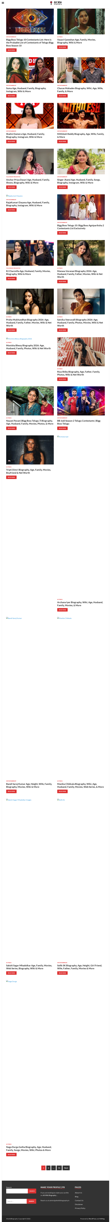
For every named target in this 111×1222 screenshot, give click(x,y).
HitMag (101, 1219)
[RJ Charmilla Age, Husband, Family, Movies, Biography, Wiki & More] (30, 253)
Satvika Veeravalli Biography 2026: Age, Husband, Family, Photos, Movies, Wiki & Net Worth (80, 322)
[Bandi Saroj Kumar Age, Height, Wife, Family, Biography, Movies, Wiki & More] (30, 698)
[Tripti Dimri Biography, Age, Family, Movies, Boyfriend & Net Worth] (30, 449)
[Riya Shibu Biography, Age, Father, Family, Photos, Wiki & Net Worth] (81, 351)
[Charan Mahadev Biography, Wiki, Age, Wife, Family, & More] (81, 70)
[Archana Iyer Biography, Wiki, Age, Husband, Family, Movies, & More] (81, 516)
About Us (78, 1193)
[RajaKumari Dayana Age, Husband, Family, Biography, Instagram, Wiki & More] (30, 195)
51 (59, 1168)
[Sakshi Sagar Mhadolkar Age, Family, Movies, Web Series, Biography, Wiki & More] (30, 879)
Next (66, 1168)
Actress (59, 37)
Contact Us (79, 1200)
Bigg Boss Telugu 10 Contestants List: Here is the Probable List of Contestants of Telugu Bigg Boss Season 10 (29, 42)
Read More (10, 49)
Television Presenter (13, 177)
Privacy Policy (80, 1208)
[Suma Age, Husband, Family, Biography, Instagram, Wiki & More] (30, 70)
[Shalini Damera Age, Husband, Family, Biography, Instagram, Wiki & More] (30, 116)
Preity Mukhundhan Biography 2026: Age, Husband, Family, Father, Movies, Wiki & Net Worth (28, 322)
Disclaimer (79, 1204)
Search (9, 1187)
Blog (76, 1196)
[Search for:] (21, 1201)
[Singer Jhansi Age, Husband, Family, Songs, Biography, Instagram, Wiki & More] (81, 161)
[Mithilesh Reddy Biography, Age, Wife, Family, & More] (81, 116)
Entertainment (11, 37)
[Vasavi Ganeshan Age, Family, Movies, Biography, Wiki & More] (81, 21)
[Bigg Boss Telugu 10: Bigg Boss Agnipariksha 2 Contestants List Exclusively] (81, 207)
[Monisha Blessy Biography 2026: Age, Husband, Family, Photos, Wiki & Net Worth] (30, 338)
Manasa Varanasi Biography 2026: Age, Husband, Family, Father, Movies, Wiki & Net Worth (80, 274)
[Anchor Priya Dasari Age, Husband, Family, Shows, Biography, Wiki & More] (30, 161)
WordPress (92, 1219)
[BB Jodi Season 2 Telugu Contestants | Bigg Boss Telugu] (81, 400)
